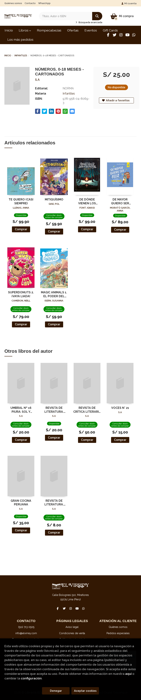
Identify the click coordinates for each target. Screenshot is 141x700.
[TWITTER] (114, 35)
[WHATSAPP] (134, 35)
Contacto (30, 3)
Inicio (7, 55)
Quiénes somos (13, 3)
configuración (31, 678)
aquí (128, 674)
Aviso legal (72, 627)
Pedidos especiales (118, 633)
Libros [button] (24, 30)
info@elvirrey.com (26, 633)
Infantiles (21, 55)
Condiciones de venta (72, 633)
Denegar (56, 690)
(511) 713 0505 (26, 627)
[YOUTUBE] (127, 35)
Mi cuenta (130, 3)
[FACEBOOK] (108, 35)
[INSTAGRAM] (121, 35)
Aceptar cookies (85, 690)
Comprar (21, 229)
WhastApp (44, 3)
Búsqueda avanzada (90, 22)
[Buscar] (97, 16)
